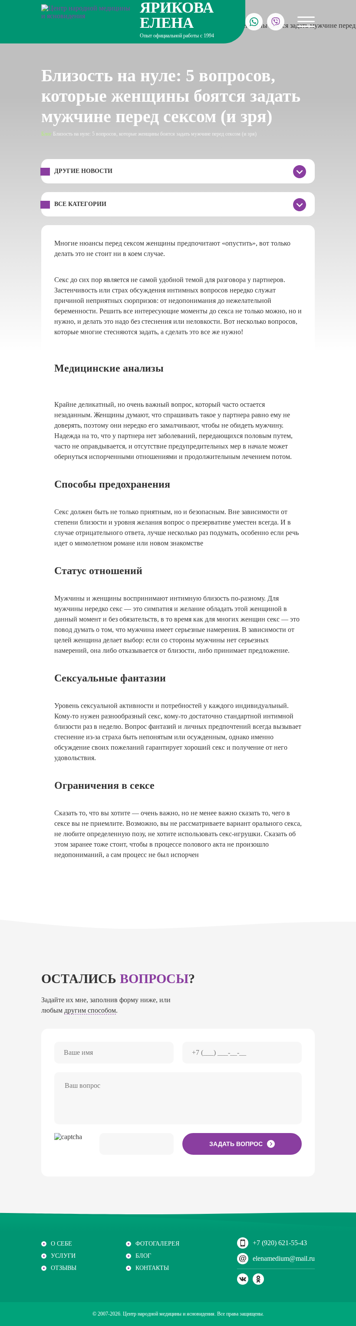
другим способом (90, 1010)
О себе (61, 1243)
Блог (46, 134)
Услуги (63, 1256)
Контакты (152, 1268)
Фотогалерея (157, 1243)
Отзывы (63, 1268)
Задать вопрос (236, 1143)
